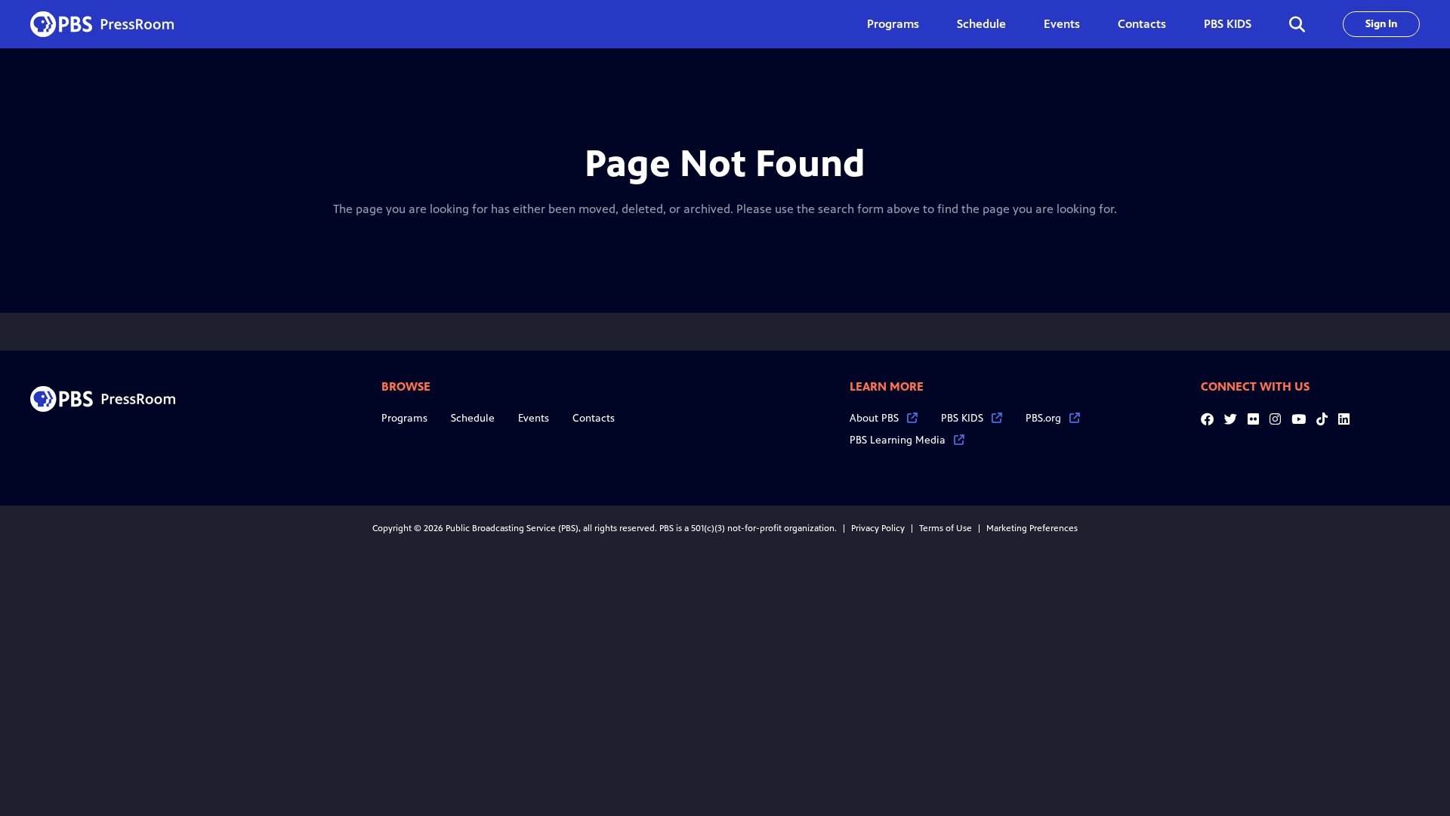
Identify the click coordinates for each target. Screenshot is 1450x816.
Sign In (1381, 23)
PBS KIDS (1227, 24)
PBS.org (1043, 418)
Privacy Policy (878, 528)
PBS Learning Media (898, 440)
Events (1062, 24)
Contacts (1142, 24)
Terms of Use (945, 528)
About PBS (874, 418)
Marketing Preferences (1032, 528)
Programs (404, 418)
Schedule (981, 24)
